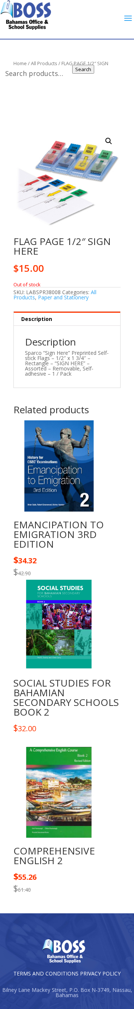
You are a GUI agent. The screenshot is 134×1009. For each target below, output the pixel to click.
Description (36, 318)
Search (83, 69)
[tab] (67, 319)
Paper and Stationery (63, 297)
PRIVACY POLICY (100, 973)
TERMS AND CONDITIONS (46, 973)
